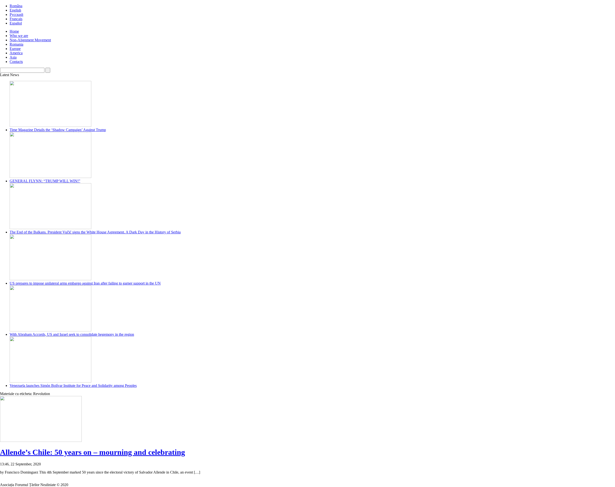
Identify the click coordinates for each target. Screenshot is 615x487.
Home (14, 31)
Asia (13, 57)
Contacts (16, 62)
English (15, 10)
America (16, 53)
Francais (16, 19)
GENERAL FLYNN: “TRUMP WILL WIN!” (45, 181)
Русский (16, 14)
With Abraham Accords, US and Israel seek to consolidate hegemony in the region (72, 334)
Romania (16, 44)
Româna (16, 6)
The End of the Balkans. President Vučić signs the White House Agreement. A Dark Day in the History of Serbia (95, 232)
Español (16, 23)
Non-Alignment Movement (30, 40)
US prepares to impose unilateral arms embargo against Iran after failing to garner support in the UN (85, 283)
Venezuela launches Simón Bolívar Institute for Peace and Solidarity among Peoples (73, 386)
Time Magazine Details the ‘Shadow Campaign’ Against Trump (58, 130)
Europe (15, 49)
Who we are (19, 36)
